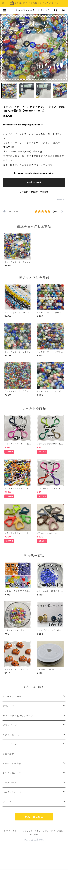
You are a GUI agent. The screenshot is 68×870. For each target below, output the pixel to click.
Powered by (31, 840)
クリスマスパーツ (12, 773)
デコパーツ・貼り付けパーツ (18, 715)
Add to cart (34, 182)
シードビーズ (10, 744)
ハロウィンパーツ (12, 792)
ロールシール (10, 782)
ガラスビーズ (10, 725)
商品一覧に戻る (34, 816)
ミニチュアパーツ (12, 696)
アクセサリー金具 (12, 763)
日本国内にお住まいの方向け (34, 191)
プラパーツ (8, 706)
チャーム (7, 801)
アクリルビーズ (11, 734)
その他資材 (8, 754)
